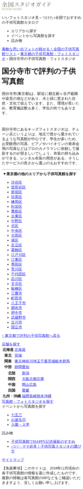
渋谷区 (16, 182)
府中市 (16, 313)
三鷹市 (16, 293)
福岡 (25, 396)
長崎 (33, 396)
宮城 (18, 355)
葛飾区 (16, 250)
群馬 (66, 361)
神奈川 (27, 361)
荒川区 (16, 269)
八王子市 (18, 303)
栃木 (58, 361)
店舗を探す (11, 344)
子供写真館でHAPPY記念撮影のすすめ (43, 442)
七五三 (16, 415)
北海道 (20, 350)
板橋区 (16, 288)
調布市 (16, 308)
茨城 (51, 361)
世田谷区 (18, 187)
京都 (33, 379)
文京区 (16, 284)
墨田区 (16, 264)
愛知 (25, 367)
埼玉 (36, 361)
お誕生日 (18, 420)
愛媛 (25, 390)
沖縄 (47, 396)
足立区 (16, 245)
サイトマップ (13, 460)
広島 (33, 385)
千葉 (44, 361)
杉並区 (16, 206)
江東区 (16, 260)
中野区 (16, 221)
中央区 (16, 231)
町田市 (16, 298)
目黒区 (16, 197)
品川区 (16, 279)
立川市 (16, 322)
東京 (18, 361)
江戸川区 (18, 255)
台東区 (16, 216)
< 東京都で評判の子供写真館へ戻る (31, 336)
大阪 (25, 379)
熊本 (40, 396)
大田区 (16, 235)
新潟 (25, 373)
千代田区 (18, 274)
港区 (14, 240)
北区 (14, 226)
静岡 (18, 367)
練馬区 (16, 202)
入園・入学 (20, 424)
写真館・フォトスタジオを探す (27, 402)
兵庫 (40, 379)
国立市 (16, 327)
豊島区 (16, 211)
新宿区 (16, 192)
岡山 (25, 385)
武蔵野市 (18, 317)
